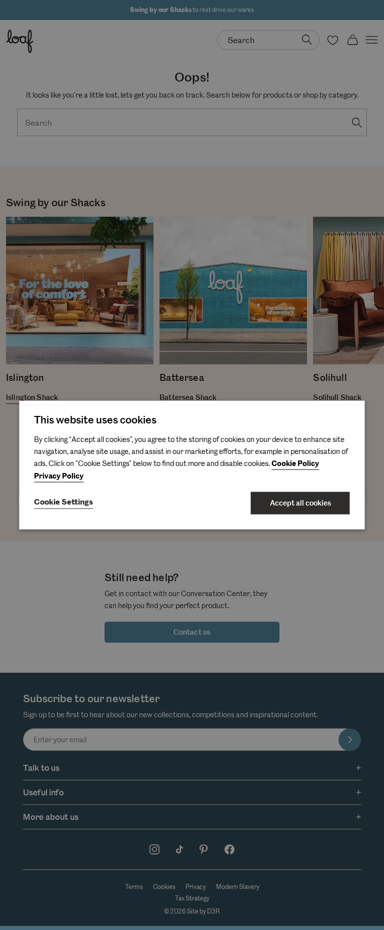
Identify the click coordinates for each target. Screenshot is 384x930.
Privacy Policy (59, 476)
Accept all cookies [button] (300, 503)
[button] (63, 503)
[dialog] (191, 465)
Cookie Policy (295, 463)
